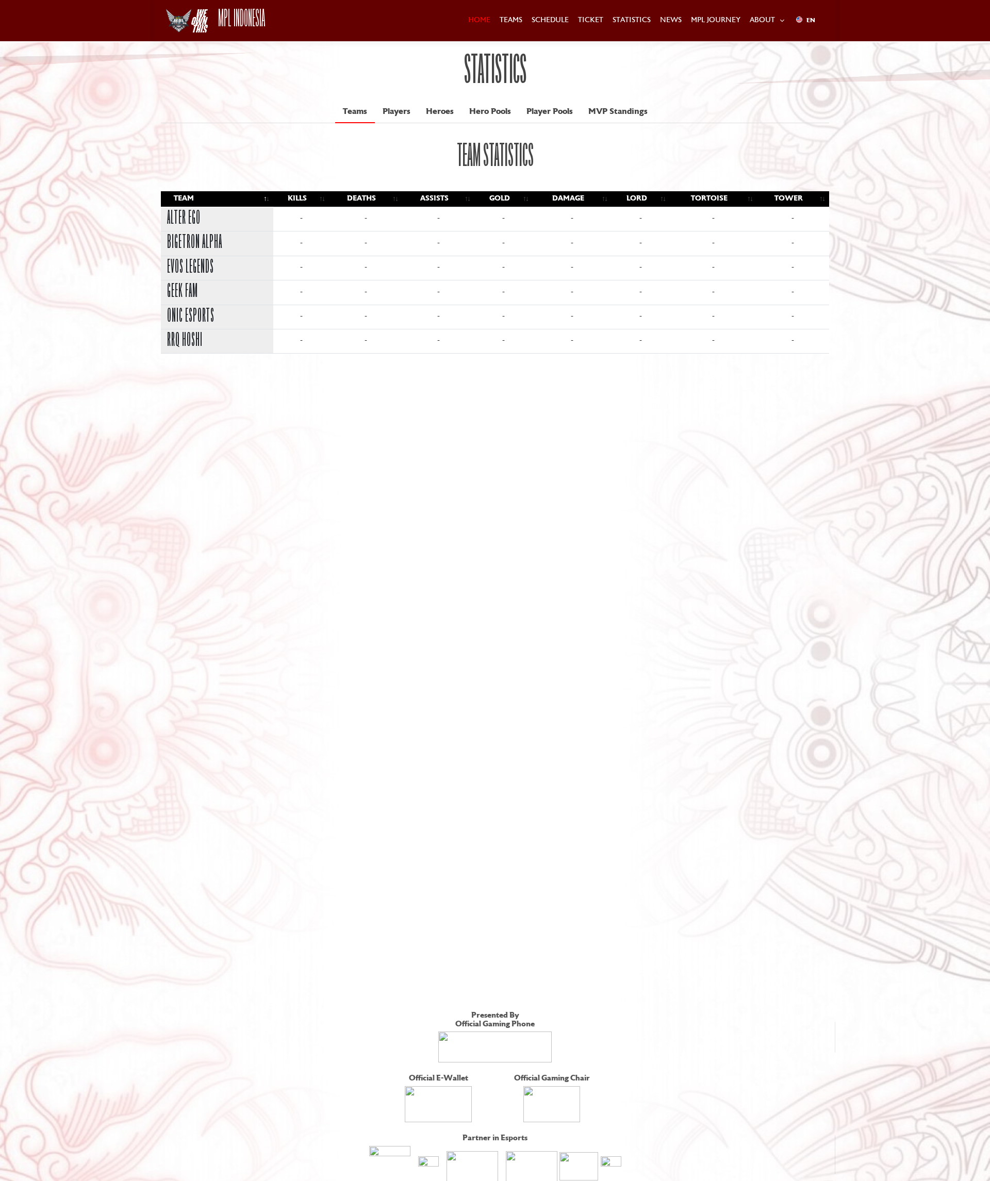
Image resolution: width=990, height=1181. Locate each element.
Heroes (440, 112)
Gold (499, 199)
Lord (636, 199)
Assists (434, 199)
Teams (355, 112)
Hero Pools (490, 112)
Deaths (361, 199)
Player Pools (549, 112)
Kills (297, 199)
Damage (568, 199)
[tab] (355, 112)
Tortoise (709, 199)
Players (396, 112)
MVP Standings (618, 112)
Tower (788, 199)
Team (184, 199)
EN (810, 21)
